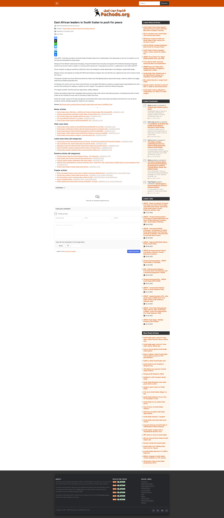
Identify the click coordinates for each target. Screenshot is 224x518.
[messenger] (97, 49)
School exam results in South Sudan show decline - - (85, 175)
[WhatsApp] (97, 43)
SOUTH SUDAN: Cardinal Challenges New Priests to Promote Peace (155, 46)
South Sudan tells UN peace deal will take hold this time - (80, 158)
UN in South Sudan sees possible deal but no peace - (79, 116)
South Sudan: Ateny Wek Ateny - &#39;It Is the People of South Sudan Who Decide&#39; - (90, 112)
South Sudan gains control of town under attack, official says (154, 345)
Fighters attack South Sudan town (154, 361)
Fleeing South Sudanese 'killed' (153, 374)
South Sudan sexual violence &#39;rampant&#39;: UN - (80, 120)
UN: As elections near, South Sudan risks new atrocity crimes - (82, 143)
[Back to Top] (221, 515)
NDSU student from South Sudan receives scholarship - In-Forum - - (89, 181)
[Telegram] (97, 46)
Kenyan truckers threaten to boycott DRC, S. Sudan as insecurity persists (155, 85)
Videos (143, 496)
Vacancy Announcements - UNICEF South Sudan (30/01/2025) (154, 280)
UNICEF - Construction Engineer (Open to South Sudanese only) (153, 288)
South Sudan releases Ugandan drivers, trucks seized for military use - (84, 150)
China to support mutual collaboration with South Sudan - (80, 160)
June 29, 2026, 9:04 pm (154, 136)
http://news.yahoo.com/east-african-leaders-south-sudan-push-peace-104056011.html (85, 104)
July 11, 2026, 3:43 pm (154, 118)
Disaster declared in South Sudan (154, 443)
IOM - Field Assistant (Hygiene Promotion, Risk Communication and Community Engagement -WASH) (155, 270)
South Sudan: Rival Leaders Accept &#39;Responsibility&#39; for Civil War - (86, 127)
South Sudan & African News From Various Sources (79, 28)
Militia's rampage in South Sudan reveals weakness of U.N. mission (154, 457)
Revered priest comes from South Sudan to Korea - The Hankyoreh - (84, 156)
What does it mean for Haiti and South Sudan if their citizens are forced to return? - (88, 145)
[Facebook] (97, 38)
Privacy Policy (145, 498)
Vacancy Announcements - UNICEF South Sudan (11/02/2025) (154, 261)
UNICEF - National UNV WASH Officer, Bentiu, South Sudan (155, 243)
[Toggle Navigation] (57, 3)
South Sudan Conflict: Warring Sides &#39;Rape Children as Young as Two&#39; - (88, 133)
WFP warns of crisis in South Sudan (155, 435)
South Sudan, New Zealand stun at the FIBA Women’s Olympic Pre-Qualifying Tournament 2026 (154, 75)
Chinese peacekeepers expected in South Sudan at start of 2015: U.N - (84, 114)
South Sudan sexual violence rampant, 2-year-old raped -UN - (81, 135)
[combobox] (149, 3)
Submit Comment (134, 251)
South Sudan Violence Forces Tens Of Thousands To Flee (155, 398)
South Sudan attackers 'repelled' (154, 417)
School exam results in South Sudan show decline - (78, 166)
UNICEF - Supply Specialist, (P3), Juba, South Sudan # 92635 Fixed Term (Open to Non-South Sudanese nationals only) (155, 298)
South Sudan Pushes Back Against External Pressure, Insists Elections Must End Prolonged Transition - (94, 141)
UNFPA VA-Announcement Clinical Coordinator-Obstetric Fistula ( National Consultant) (154, 252)
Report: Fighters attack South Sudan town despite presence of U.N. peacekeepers (155, 355)
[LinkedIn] (97, 52)
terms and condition (70, 251)
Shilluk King (80, 489)
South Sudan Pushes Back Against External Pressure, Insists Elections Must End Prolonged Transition (155, 28)
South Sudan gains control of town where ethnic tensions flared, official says (155, 339)
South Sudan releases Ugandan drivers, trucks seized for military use (154, 51)
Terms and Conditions (147, 500)
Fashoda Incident (104, 495)
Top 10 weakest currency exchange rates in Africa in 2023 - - (87, 177)
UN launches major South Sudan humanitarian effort (153, 462)
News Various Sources (147, 486)
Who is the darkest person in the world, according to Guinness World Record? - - (93, 173)
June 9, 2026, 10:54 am (154, 178)
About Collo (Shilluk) (147, 484)
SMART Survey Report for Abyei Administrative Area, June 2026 (154, 57)
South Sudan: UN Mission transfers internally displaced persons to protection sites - (88, 129)
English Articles (145, 488)
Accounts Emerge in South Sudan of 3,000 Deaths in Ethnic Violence (155, 426)
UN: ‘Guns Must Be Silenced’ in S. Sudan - (76, 118)
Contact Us (144, 481)
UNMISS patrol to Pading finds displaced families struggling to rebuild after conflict (153, 68)
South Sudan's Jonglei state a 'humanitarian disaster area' (153, 430)
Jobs (142, 494)
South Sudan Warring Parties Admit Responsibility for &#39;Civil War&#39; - (86, 131)
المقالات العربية (145, 490)
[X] (97, 40)
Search (165, 3)
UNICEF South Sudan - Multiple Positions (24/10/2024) (153, 320)
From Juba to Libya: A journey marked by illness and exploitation (154, 62)
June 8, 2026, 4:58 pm (154, 193)
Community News (146, 492)
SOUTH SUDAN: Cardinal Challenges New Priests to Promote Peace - (84, 148)
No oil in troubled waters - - (77, 179)
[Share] (97, 54)
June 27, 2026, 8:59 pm (154, 156)
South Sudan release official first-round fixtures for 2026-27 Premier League (155, 91)
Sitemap (143, 503)
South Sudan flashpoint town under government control (154, 383)
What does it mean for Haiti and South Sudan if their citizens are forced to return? (154, 40)
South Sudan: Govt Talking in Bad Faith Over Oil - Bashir (154, 447)
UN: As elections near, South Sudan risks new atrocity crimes (155, 34)
